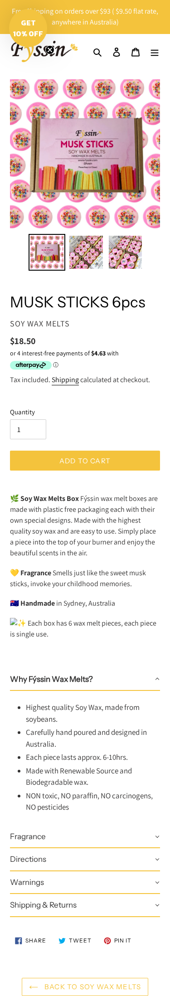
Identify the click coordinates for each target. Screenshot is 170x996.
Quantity (22, 412)
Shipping (65, 379)
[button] (85, 679)
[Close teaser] (49, 49)
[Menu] (154, 51)
